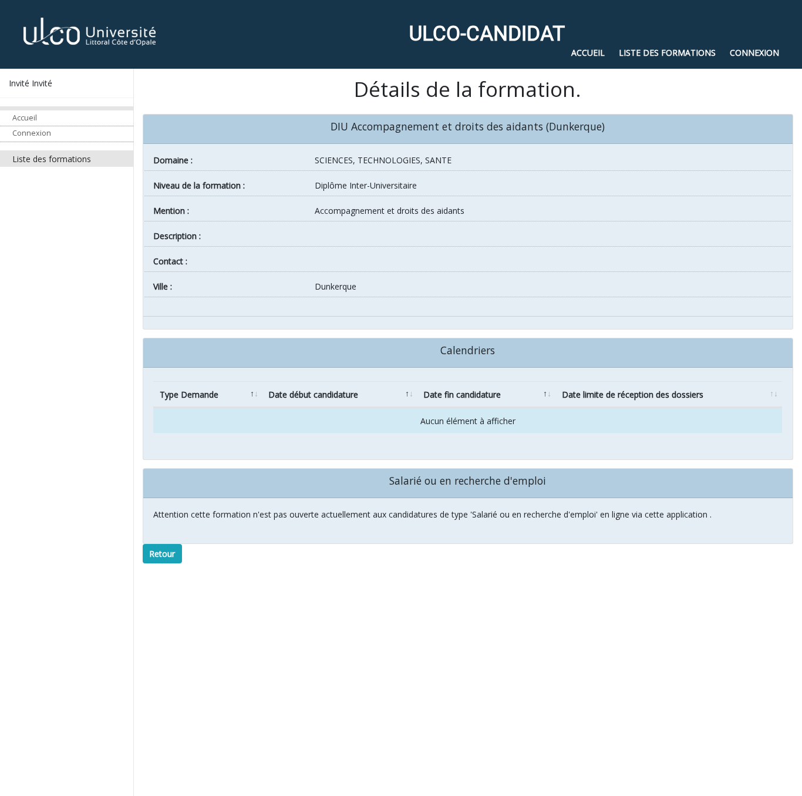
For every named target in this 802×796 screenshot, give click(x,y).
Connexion (31, 133)
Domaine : (173, 160)
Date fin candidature (462, 394)
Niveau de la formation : (199, 185)
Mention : (171, 210)
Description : (177, 235)
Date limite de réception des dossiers (632, 394)
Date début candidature (313, 394)
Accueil (24, 117)
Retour (162, 553)
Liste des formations (51, 158)
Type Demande (189, 394)
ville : (162, 286)
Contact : (170, 261)
